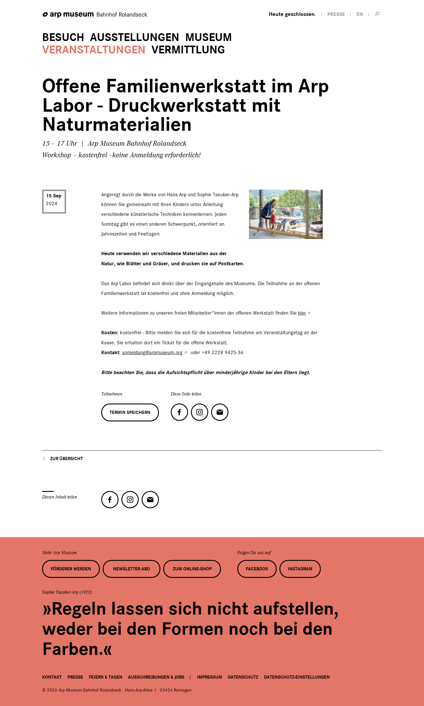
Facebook (257, 568)
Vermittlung (188, 50)
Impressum (209, 677)
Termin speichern (130, 412)
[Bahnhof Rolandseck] (95, 15)
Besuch (63, 37)
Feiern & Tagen (105, 677)
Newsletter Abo (131, 568)
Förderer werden (71, 568)
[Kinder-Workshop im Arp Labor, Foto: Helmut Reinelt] (256, 232)
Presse (75, 677)
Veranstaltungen (94, 50)
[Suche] (377, 13)
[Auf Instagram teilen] (199, 412)
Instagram (300, 568)
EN (360, 14)
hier (302, 313)
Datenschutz (243, 677)
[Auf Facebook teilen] (179, 412)
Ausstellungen (134, 37)
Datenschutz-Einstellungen (297, 677)
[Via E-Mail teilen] (219, 412)
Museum (208, 37)
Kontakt (52, 677)
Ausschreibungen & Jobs (156, 677)
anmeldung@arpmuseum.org (152, 352)
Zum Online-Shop (192, 568)
